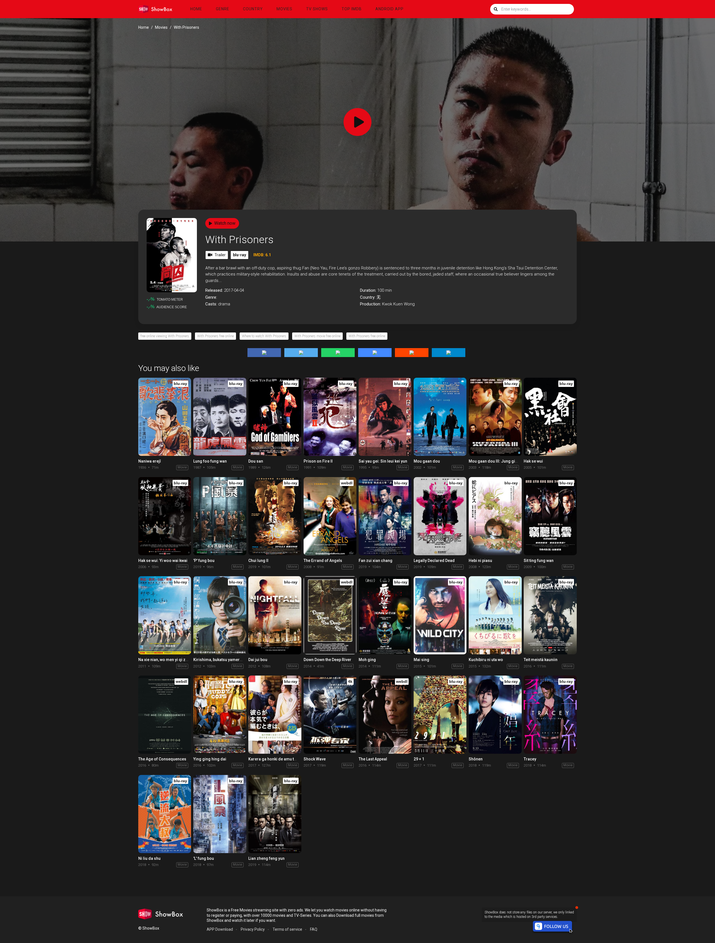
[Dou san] (274, 417)
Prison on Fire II (318, 461)
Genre (222, 9)
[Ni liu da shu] (164, 814)
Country (253, 9)
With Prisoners (239, 239)
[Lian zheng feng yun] (274, 814)
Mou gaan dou (427, 461)
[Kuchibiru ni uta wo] (495, 615)
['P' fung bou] (219, 516)
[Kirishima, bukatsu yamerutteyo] (219, 615)
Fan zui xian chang (375, 560)
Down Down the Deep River (327, 659)
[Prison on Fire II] (330, 417)
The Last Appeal (373, 759)
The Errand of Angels (323, 560)
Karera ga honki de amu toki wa (276, 759)
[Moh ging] (385, 615)
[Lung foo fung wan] (219, 417)
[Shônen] (495, 715)
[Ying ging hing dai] (219, 715)
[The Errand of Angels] (330, 516)
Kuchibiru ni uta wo (486, 659)
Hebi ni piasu (480, 560)
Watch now (224, 223)
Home (196, 9)
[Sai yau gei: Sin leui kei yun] (385, 417)
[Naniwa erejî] (164, 417)
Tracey (530, 759)
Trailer (220, 255)
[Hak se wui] (550, 417)
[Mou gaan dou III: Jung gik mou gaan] (495, 417)
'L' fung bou (203, 858)
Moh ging (367, 659)
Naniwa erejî (149, 461)
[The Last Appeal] (385, 715)
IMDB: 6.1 (262, 255)
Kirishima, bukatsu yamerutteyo (222, 659)
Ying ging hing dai (209, 759)
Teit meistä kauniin (540, 659)
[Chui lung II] (274, 516)
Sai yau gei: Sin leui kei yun (383, 461)
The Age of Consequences (162, 759)
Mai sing (421, 659)
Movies (284, 9)
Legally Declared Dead (434, 560)
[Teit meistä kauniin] (550, 615)
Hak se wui (533, 461)
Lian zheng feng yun (266, 858)
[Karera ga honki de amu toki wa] (274, 715)
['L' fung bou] (219, 814)
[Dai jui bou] (274, 615)
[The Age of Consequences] (164, 715)
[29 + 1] (440, 715)
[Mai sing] (440, 615)
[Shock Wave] (330, 715)
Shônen (476, 759)
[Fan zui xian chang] (385, 516)
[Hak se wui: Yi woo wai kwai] (164, 516)
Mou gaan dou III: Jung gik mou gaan (502, 461)
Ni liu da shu (149, 858)
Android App (389, 9)
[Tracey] (550, 715)
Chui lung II (258, 560)
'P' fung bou (203, 560)
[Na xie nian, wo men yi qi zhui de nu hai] (164, 615)
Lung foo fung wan (210, 461)
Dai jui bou (257, 659)
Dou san (255, 461)
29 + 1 (419, 759)
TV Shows (317, 9)
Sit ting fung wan (539, 560)
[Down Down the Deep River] (330, 615)
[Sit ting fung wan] (550, 516)
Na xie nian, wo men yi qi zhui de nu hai (173, 659)
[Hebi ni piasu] (495, 516)
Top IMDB (352, 9)
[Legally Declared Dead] (440, 516)
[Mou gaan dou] (440, 417)
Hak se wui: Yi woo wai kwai (162, 560)
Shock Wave (315, 759)
